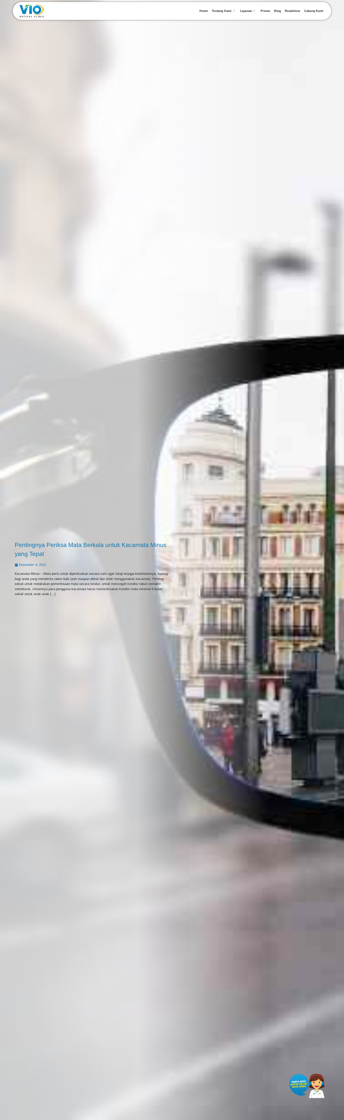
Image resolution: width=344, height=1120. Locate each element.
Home (203, 11)
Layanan (246, 11)
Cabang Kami (313, 11)
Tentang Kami (221, 11)
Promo (265, 11)
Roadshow (292, 11)
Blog (277, 11)
